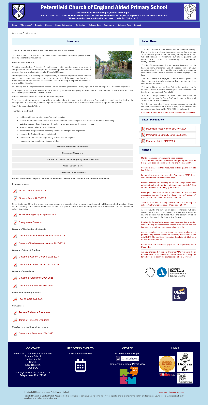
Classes (48, 25)
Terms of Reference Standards (34, 320)
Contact (137, 25)
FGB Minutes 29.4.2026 (31, 299)
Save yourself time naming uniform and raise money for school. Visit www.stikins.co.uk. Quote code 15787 (168, 203)
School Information (63, 25)
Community (109, 25)
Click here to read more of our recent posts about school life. (168, 112)
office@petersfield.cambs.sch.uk (33, 372)
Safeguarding (95, 25)
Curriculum (80, 25)
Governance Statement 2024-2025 (36, 333)
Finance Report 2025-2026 (32, 198)
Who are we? (26, 25)
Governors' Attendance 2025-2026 (36, 285)
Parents (38, 25)
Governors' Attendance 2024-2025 (36, 278)
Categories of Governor (30, 222)
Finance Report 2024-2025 (32, 190)
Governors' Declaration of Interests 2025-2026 (42, 243)
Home (14, 25)
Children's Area (124, 25)
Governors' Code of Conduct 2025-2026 (39, 264)
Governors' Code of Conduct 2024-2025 (39, 257)
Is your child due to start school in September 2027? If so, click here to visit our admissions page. (168, 176)
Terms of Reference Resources (34, 312)
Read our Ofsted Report (127, 353)
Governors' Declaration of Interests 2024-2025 (42, 235)
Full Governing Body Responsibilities (37, 214)
